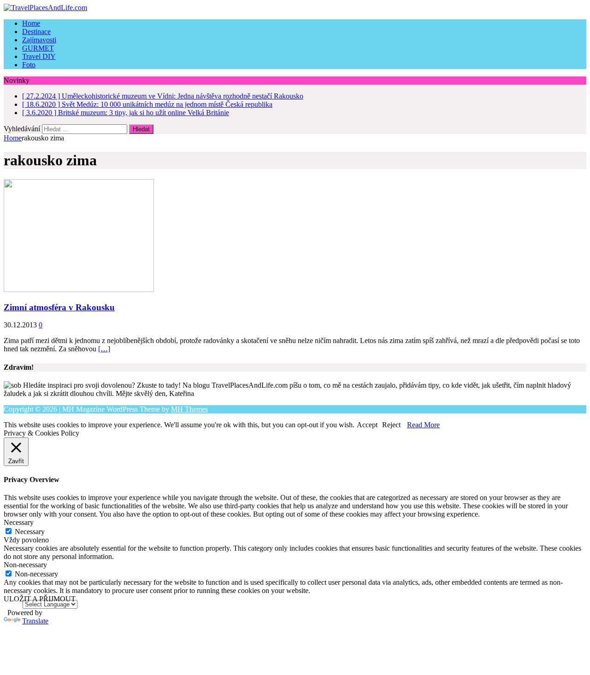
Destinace (36, 31)
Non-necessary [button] (25, 565)
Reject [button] (391, 425)
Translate (35, 621)
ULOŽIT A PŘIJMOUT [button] (40, 599)
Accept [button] (367, 425)
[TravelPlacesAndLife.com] (295, 8)
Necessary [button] (19, 522)
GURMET (38, 48)
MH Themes (189, 409)
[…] (104, 349)
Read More (423, 425)
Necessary (30, 531)
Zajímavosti (39, 40)
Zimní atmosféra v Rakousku (59, 307)
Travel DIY (39, 56)
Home (31, 23)
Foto (28, 65)
